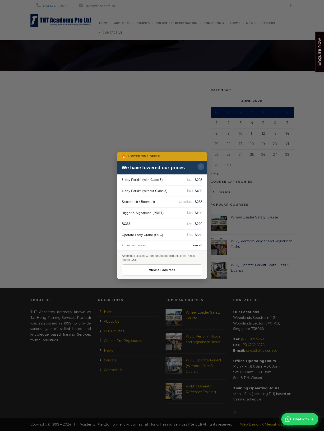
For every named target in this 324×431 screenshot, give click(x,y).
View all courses (162, 270)
